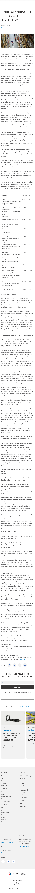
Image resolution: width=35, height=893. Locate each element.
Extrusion (5, 773)
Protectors (4, 785)
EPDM (3, 810)
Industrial (22, 781)
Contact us (22, 660)
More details (6, 756)
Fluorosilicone (5, 819)
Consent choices (17, 885)
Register (17, 687)
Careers (23, 807)
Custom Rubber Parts (9, 730)
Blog (22, 800)
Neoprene (4, 815)
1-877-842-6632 (24, 846)
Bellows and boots (6, 796)
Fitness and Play (24, 790)
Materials (4, 804)
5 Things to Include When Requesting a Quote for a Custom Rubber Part (12, 736)
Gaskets (3, 783)
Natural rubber (5, 812)
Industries (23, 773)
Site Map (17, 883)
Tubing (3, 776)
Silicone (3, 808)
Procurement (5, 28)
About (22, 804)
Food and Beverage (25, 788)
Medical (22, 783)
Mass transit (23, 797)
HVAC (22, 795)
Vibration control (5, 801)
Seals (2, 778)
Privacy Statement (17, 882)
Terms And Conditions (17, 880)
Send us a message (7, 842)
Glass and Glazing (25, 776)
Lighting (22, 785)
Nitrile (3, 817)
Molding (4, 789)
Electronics (23, 792)
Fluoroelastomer (5, 822)
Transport (22, 778)
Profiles (3, 781)
